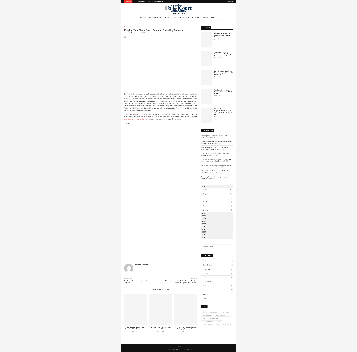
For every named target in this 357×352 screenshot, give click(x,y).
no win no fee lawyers (222, 325)
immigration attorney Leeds (210, 318)
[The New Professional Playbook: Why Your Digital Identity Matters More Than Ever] (206, 115)
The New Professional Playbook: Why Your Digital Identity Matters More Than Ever (223, 111)
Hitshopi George (133, 33)
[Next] (137, 1)
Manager (219, 321)
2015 (204, 237)
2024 (204, 216)
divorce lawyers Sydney (222, 315)
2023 (204, 218)
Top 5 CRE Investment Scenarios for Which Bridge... (160, 328)
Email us (230, 1)
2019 (204, 227)
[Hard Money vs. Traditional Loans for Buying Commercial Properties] (185, 309)
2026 (204, 186)
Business (143, 18)
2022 (204, 221)
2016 (204, 235)
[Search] (218, 18)
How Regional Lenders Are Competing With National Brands (154, 1)
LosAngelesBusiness (208, 321)
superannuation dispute (220, 328)
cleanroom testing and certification (135, 119)
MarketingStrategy (207, 325)
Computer (226, 312)
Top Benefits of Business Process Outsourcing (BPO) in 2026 (223, 92)
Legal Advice (184, 18)
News (212, 18)
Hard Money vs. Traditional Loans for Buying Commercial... (185, 328)
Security (218, 294)
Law (175, 18)
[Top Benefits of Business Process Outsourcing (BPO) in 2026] (206, 96)
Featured (218, 273)
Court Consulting (154, 18)
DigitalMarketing (207, 315)
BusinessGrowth (215, 312)
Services (205, 18)
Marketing (195, 18)
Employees (167, 18)
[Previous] (134, 1)
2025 (204, 213)
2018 (204, 229)
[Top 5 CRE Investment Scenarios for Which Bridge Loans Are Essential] (160, 309)
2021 (204, 224)
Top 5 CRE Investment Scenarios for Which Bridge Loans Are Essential (222, 54)
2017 (204, 232)
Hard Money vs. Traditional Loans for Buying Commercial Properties (223, 73)
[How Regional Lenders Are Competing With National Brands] (135, 309)
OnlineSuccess (206, 328)
